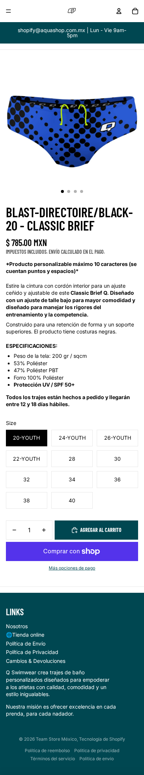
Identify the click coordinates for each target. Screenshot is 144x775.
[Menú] (8, 11)
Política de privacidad (96, 750)
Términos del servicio (52, 758)
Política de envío (96, 758)
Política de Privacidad (32, 652)
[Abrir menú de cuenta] (119, 11)
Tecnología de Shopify (102, 739)
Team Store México (56, 739)
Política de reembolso (47, 750)
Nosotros (17, 626)
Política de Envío (25, 643)
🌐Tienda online (25, 635)
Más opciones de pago (72, 568)
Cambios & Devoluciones (35, 661)
